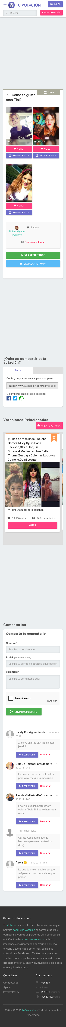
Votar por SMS (20, 155)
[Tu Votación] (22, 5)
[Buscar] (6, 13)
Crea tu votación (51, 426)
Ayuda (7, 987)
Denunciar (45, 754)
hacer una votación (24, 930)
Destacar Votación (34, 263)
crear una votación (33, 939)
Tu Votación (10, 925)
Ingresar (55, 4)
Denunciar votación (35, 242)
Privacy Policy (11, 992)
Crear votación (51, 12)
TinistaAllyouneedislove (17, 233)
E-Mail (18, 657)
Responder (28, 754)
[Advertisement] (33, 52)
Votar (20, 149)
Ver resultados (34, 255)
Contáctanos (10, 982)
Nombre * (11, 643)
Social (18, 370)
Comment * (12, 671)
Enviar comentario (25, 712)
